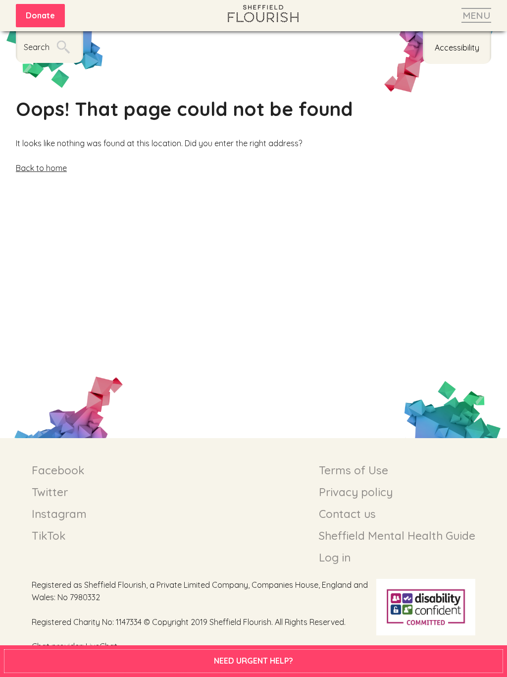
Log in (335, 557)
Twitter (50, 492)
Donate (40, 15)
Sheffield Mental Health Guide (397, 536)
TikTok (48, 536)
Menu (476, 15)
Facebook (58, 470)
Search (37, 47)
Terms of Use (353, 470)
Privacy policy (356, 492)
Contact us (347, 514)
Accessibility (457, 48)
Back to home (41, 168)
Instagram (59, 514)
